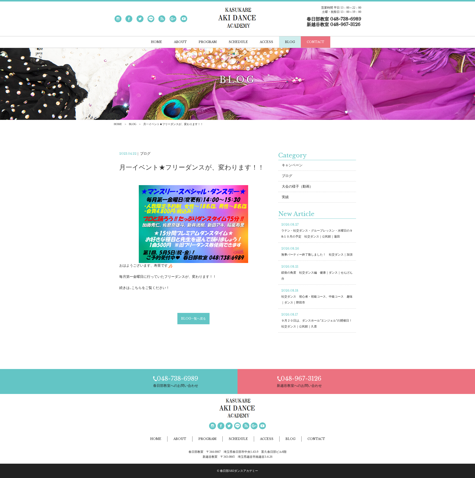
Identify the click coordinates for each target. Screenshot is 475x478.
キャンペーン (292, 165)
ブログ (287, 176)
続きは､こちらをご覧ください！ (144, 288)
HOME (118, 124)
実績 (285, 197)
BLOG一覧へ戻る (193, 318)
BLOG (132, 124)
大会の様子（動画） (297, 186)
